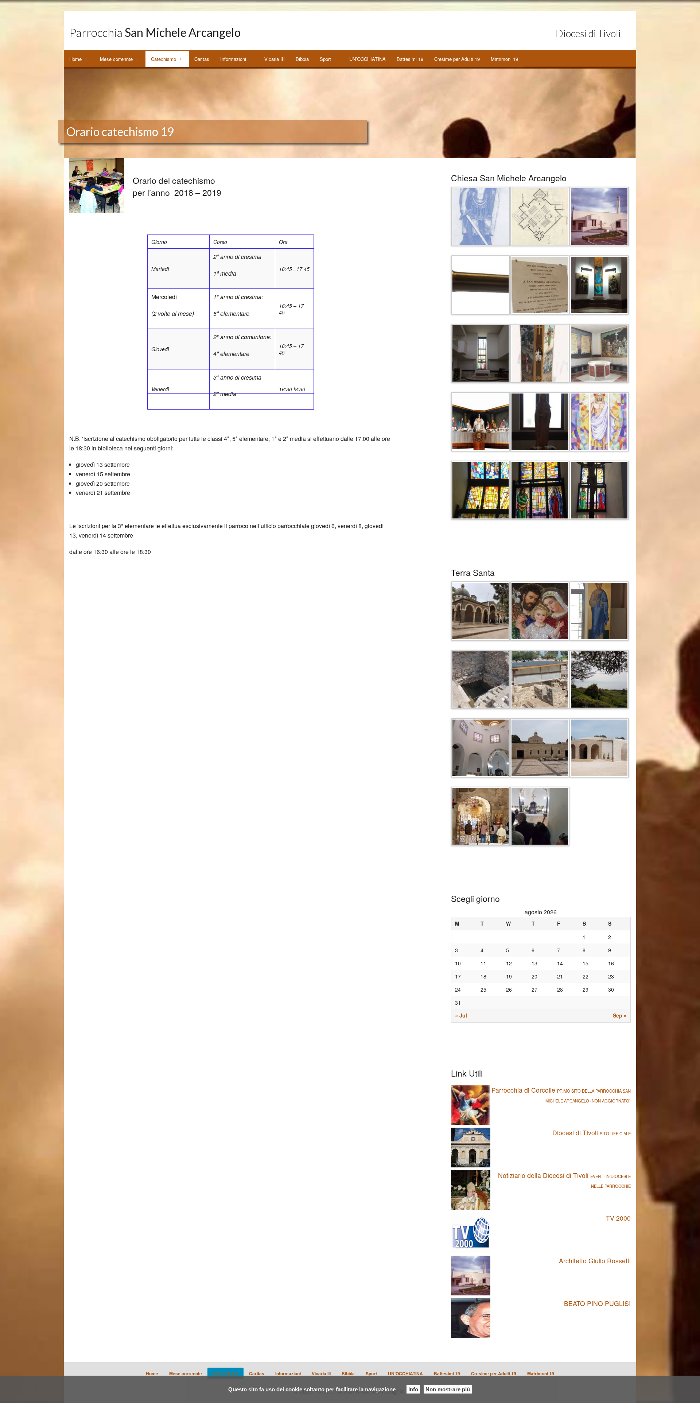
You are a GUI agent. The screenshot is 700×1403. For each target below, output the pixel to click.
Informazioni (233, 58)
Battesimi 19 (410, 58)
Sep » (620, 1015)
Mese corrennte (116, 58)
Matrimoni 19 (504, 58)
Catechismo (163, 58)
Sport (325, 58)
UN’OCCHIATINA (367, 58)
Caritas (201, 58)
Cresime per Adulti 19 (457, 58)
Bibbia (302, 58)
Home (75, 58)
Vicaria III (274, 58)
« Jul (461, 1015)
